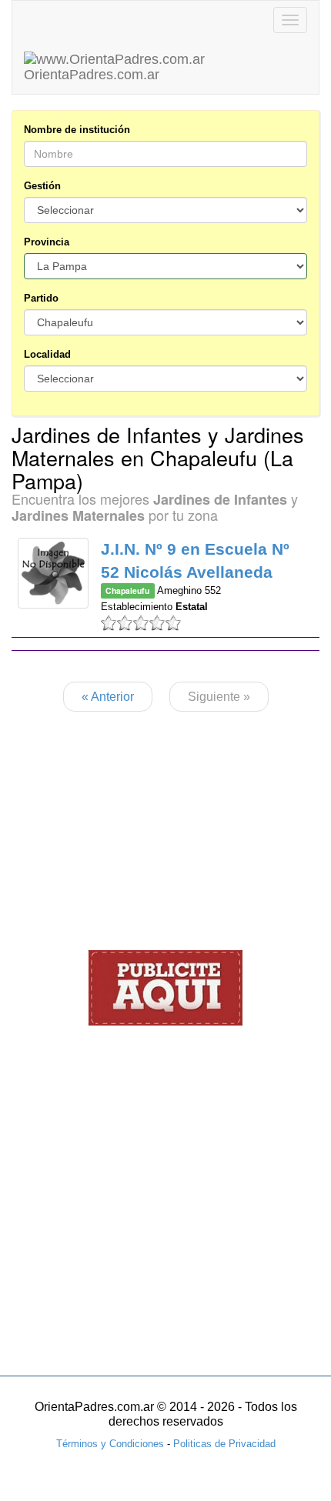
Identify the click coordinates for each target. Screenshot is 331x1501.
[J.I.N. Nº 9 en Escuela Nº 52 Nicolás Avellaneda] (53, 573)
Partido (41, 298)
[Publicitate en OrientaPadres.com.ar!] (165, 986)
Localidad (47, 354)
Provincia (46, 242)
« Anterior (108, 696)
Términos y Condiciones (110, 1443)
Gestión (42, 186)
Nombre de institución (77, 129)
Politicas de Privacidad (224, 1443)
